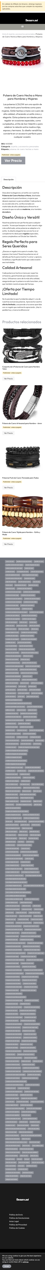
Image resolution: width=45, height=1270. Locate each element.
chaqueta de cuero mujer (28, 1030)
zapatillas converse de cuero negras (14, 564)
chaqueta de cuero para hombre (31, 1024)
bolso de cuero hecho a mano (13, 1145)
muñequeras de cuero (22, 737)
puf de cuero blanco (10, 696)
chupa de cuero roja (10, 919)
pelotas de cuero (32, 710)
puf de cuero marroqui (35, 689)
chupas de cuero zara (21, 912)
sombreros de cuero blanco (27, 605)
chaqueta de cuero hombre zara (13, 1037)
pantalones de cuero (11, 723)
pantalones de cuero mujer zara (13, 716)
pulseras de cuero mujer (11, 669)
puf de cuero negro (22, 689)
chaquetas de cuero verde (12, 936)
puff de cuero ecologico (36, 683)
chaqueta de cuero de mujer (12, 1040)
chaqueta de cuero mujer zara (13, 1030)
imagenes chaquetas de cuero (13, 814)
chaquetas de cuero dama (29, 983)
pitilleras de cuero (10, 710)
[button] (22, 26)
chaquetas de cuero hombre (12, 976)
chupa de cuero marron (36, 919)
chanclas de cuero (10, 1054)
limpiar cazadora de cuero (12, 801)
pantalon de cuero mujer (11, 727)
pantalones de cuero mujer (30, 716)
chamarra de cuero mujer (30, 1057)
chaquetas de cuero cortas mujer (13, 986)
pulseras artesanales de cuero (29, 679)
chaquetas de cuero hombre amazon (34, 973)
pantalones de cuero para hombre (28, 713)
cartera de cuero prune (11, 1121)
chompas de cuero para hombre (13, 926)
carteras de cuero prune (26, 1105)
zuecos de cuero (10, 561)
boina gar (27, 1159)
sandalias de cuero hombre (27, 635)
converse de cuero (25, 862)
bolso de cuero (26, 1145)
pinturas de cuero (21, 710)
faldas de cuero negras (11, 831)
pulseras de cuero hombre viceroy (28, 669)
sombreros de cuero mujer (12, 595)
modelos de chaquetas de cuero (13, 757)
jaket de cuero (37, 804)
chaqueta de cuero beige (12, 1047)
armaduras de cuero (10, 1169)
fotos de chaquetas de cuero (12, 828)
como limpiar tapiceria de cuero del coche (15, 878)
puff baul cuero (32, 686)
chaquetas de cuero (25, 1003)
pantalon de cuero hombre (26, 727)
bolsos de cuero (26, 1138)
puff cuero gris (22, 686)
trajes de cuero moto (11, 581)
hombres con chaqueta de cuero (13, 818)
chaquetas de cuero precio (26, 939)
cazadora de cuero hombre (12, 1098)
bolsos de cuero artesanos (12, 1135)
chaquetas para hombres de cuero (14, 929)
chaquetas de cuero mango (28, 966)
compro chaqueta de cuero (12, 865)
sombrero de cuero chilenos (12, 615)
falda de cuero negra (35, 835)
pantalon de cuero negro (24, 723)
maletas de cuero (25, 781)
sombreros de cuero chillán (30, 602)
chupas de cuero (38, 916)
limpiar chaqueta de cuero (27, 797)
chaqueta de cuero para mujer (28, 1020)
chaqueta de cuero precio (12, 1020)
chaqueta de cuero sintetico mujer (14, 1017)
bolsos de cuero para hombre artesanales (15, 1128)
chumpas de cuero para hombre (23, 922)
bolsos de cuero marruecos (25, 1132)
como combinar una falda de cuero (14, 899)
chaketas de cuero (37, 1061)
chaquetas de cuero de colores (13, 983)
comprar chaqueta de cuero (31, 868)
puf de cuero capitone (37, 693)
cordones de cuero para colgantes (29, 851)
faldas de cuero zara (27, 828)
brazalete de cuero (10, 1125)
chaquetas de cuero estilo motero (30, 976)
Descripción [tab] (9, 179)
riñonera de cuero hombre (12, 659)
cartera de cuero (23, 1121)
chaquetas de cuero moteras (13, 966)
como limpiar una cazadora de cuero (14, 875)
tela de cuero (9, 585)
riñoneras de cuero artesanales (13, 656)
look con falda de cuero (37, 784)
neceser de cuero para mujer (36, 730)
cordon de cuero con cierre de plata (14, 858)
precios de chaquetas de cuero (34, 706)
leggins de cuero (37, 801)
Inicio (4, 34)
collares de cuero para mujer (12, 905)
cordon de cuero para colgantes (30, 855)
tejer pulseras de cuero (20, 585)
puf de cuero (21, 696)
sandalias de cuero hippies (12, 639)
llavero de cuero (37, 791)
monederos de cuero (11, 747)
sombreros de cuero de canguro (32, 598)
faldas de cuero (23, 831)
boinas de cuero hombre (11, 1155)
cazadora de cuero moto (26, 1094)
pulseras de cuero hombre (12, 673)
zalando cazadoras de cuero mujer (14, 568)
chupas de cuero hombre (25, 916)
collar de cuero (36, 905)
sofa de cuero (33, 622)
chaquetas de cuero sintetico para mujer (30, 936)
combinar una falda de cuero (31, 899)
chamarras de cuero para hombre (14, 1057)
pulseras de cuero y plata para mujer (14, 666)
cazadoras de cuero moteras (12, 1078)
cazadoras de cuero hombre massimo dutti (16, 1081)
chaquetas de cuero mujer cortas (34, 959)
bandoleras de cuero (31, 1165)
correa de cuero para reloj (12, 851)
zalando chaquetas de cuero (32, 564)
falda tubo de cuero (34, 831)
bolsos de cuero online (33, 1128)
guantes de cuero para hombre (36, 821)
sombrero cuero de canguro (28, 618)
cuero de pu (21, 841)
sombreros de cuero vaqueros (24, 588)
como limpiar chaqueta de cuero (13, 885)
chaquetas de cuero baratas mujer (14, 1000)
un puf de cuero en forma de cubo (14, 578)
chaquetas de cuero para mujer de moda (15, 943)
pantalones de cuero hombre (32, 720)
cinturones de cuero (26, 909)
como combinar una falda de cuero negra (15, 895)
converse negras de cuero (12, 862)
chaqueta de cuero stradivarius (28, 1013)
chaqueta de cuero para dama (13, 1027)
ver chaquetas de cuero (22, 571)
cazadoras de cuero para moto (13, 1067)
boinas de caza (34, 1155)
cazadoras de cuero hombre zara (30, 1078)
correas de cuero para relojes (24, 845)
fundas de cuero (36, 824)
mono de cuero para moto (12, 743)
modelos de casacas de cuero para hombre (16, 760)
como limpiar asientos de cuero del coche (33, 885)
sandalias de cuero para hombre (28, 632)
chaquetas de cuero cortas (30, 986)
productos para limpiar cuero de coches (15, 706)
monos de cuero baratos (27, 740)
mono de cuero (37, 743)
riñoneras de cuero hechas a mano (30, 652)
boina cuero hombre (10, 1165)
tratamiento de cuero (29, 578)
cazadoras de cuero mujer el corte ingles (15, 1074)
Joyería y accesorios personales (21, 34)
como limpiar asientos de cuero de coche (15, 889)
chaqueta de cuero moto (30, 1034)
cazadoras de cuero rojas (28, 1064)
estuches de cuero (33, 838)
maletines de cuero (24, 774)
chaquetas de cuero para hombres (31, 946)
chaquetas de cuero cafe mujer (28, 990)
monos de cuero (39, 740)
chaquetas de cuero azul (11, 1003)
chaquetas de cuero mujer (12, 963)
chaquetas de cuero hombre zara (13, 970)
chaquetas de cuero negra (12, 956)
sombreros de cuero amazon (12, 608)
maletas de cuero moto (28, 777)
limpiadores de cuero (26, 801)
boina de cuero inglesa (24, 1162)
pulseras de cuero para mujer (32, 666)
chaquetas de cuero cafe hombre (13, 993)
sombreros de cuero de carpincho (14, 598)
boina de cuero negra (37, 1159)
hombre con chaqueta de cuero (31, 818)
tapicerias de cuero (33, 585)
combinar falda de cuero (11, 902)
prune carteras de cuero (32, 696)
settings (25, 1262)
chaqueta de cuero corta (26, 1044)
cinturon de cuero (38, 909)
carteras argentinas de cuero (29, 1118)
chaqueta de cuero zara (11, 1010)
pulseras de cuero (27, 676)
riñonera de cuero (25, 659)
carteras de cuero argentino (12, 1111)
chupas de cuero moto (11, 916)
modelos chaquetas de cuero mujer (14, 767)
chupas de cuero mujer (34, 912)
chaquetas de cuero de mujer (13, 980)
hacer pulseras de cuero (20, 821)
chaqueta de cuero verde (12, 1013)
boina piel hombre (10, 1159)
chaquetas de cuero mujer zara (28, 956)
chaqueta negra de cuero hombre (13, 1007)
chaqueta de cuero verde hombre (27, 1010)
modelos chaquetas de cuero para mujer (15, 764)
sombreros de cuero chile (12, 605)
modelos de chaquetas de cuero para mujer (29, 747)
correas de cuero (25, 848)
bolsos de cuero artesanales (12, 1138)
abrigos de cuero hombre (12, 1175)
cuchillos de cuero (10, 845)
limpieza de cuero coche (11, 794)
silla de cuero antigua (24, 629)
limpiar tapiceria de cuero (12, 797)
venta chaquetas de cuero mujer (29, 575)
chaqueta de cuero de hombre (29, 1040)
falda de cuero (23, 838)
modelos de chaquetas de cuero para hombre (16, 750)
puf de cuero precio (10, 689)
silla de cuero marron (11, 629)
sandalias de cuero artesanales (28, 639)
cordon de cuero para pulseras (13, 855)
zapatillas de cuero (38, 561)
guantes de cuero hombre (12, 824)
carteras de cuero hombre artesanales (15, 1108)
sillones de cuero (10, 625)
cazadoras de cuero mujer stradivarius (32, 1071)
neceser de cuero (10, 737)
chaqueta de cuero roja (30, 1017)
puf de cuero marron (10, 693)
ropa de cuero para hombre (26, 646)
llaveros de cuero (27, 791)
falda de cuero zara (23, 835)
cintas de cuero (9, 912)
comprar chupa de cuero (27, 865)
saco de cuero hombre (11, 646)
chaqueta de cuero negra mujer (30, 1027)
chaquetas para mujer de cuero (31, 926)
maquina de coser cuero (11, 774)
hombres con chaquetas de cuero (31, 814)
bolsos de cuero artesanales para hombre (31, 1135)
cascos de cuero (10, 1101)
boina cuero (21, 1165)
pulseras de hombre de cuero (29, 662)
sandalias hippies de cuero (12, 632)
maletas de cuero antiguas (12, 781)
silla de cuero (35, 629)
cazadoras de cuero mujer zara (13, 1071)
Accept (6, 1266)
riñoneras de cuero (28, 656)
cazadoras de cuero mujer (34, 1074)
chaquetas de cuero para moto (13, 946)
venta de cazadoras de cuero (12, 575)
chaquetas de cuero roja (11, 939)
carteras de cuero (26, 1115)
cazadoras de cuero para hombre (30, 1067)
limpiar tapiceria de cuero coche (27, 794)
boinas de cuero (24, 1155)
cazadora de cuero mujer (12, 1094)
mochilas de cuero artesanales (33, 767)
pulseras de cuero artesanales (13, 676)
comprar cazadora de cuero (12, 872)
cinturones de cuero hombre (12, 909)
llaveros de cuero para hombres (13, 787)
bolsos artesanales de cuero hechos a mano (16, 1142)
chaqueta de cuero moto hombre (13, 1034)
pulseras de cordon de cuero (12, 679)
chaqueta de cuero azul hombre (28, 1047)
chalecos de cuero (26, 1061)
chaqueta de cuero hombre (30, 1037)
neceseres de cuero (22, 730)
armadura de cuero (22, 1169)
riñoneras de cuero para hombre (26, 649)
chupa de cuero (9, 922)
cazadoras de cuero (10, 1088)
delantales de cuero (10, 841)
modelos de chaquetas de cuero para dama (16, 754)
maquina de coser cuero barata (36, 770)
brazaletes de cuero (34, 1121)
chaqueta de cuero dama (12, 1044)
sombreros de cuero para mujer (13, 591)
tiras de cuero (36, 581)
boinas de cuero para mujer (26, 1148)
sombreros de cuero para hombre (31, 591)
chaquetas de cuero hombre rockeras (33, 970)
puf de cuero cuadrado (23, 693)
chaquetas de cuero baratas (31, 1000)
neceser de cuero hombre (29, 733)
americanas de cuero (28, 1172)
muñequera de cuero (35, 737)
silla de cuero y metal (22, 625)
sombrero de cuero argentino (13, 618)
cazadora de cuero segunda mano (14, 1091)
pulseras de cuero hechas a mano (24, 149)
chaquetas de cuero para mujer (35, 943)
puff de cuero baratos (11, 686)
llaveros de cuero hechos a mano (31, 787)
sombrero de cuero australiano (29, 615)
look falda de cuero (24, 784)
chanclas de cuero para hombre (13, 1051)
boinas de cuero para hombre (13, 1152)
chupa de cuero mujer (23, 919)
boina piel (19, 1159)
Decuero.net (32, 20)
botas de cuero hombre (23, 1125)
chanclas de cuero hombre (30, 1051)
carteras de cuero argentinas (28, 1111)
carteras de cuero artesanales (34, 1108)
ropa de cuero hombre (11, 649)
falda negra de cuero (11, 835)
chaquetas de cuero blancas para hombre (15, 997)
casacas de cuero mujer (22, 1101)
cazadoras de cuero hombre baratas (14, 1084)
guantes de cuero (25, 824)
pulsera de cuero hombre (12, 683)
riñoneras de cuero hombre (12, 652)
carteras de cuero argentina (12, 1115)
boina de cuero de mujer (37, 1162)
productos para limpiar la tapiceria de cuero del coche (18, 703)
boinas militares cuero (38, 1145)
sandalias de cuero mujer (12, 635)
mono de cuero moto (26, 743)
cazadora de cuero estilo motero (28, 1098)
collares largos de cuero (25, 902)
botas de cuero (34, 1125)
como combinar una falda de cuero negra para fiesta (18, 892)
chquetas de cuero (38, 922)
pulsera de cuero (24, 683)
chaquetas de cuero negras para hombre (15, 953)
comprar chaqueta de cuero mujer (14, 868)
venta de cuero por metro (37, 571)
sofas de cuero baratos (11, 622)
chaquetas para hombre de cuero (32, 929)
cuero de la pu (30, 841)
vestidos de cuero (10, 571)
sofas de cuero (23, 622)
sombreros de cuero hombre (27, 595)
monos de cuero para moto (12, 740)
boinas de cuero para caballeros (30, 1152)
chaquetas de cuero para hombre (13, 949)
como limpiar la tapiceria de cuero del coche (16, 882)
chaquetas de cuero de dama (29, 980)
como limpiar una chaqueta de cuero (30, 872)
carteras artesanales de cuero (13, 1118)
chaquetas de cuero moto (27, 963)
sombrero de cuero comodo (36, 612)
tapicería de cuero (10, 588)
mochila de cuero (22, 770)
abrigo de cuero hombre (11, 1179)
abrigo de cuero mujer (26, 1175)
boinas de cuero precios (11, 1148)
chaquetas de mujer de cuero (28, 932)
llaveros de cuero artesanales (13, 791)
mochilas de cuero (10, 770)
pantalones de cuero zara (12, 713)
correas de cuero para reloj (12, 848)
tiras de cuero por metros (24, 581)
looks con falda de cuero (11, 784)
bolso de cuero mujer (34, 1142)
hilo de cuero (9, 821)
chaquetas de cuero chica (12, 990)
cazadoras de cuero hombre (32, 1084)
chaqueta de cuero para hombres (13, 1024)
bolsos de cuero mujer (11, 1132)
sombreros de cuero (27, 608)
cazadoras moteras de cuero (12, 1064)
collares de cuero (26, 905)
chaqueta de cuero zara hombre (31, 1007)
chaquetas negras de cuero (12, 932)
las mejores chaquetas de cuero (23, 804)
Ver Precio (13, 161)
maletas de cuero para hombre (13, 777)
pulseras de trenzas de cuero (13, 662)
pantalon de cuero (10, 730)
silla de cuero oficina (34, 625)
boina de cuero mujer (11, 1162)
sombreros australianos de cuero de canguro (16, 612)
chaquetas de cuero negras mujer (36, 953)
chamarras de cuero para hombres (26, 1054)
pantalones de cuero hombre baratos (14, 720)
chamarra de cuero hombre (12, 1061)
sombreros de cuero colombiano (13, 602)
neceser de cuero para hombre (13, 733)
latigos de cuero (10, 804)
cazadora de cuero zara (23, 1088)
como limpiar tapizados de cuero (33, 875)
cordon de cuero (29, 858)
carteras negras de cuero (12, 1105)
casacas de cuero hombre (37, 1101)
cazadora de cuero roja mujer (31, 1091)
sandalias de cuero (10, 642)
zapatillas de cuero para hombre (24, 561)
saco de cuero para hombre (24, 642)
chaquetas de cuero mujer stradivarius (15, 959)
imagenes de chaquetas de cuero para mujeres (17, 811)
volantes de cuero (29, 568)
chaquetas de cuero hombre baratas (14, 973)
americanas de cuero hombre (13, 1172)
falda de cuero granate (11, 838)
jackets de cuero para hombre (13, 808)
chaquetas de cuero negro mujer (31, 949)
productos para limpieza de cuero (13, 700)
